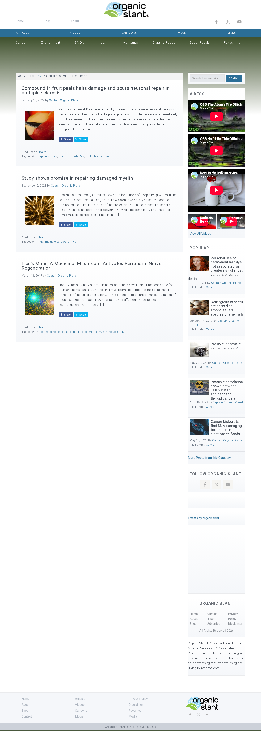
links (210, 619)
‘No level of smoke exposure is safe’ (226, 346)
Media (79, 716)
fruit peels (72, 156)
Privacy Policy (138, 699)
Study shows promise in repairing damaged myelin (77, 178)
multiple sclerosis (98, 156)
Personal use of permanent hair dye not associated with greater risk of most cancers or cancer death (215, 268)
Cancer (211, 287)
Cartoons (81, 710)
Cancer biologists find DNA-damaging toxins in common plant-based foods (226, 427)
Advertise (213, 624)
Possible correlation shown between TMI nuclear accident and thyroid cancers (227, 390)
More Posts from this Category (209, 457)
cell (42, 331)
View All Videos (200, 233)
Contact (212, 614)
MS (82, 156)
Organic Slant (130, 9)
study (121, 331)
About (194, 619)
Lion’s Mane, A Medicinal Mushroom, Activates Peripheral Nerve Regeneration (92, 266)
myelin (75, 241)
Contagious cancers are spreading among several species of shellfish (227, 308)
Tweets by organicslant (203, 518)
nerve (112, 331)
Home (194, 614)
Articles (80, 699)
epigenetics (53, 331)
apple (43, 156)
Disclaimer (235, 624)
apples (52, 156)
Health (42, 151)
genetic (67, 331)
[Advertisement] (130, 58)
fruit (61, 156)
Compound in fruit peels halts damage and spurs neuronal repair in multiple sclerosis (96, 90)
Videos (80, 705)
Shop (193, 624)
